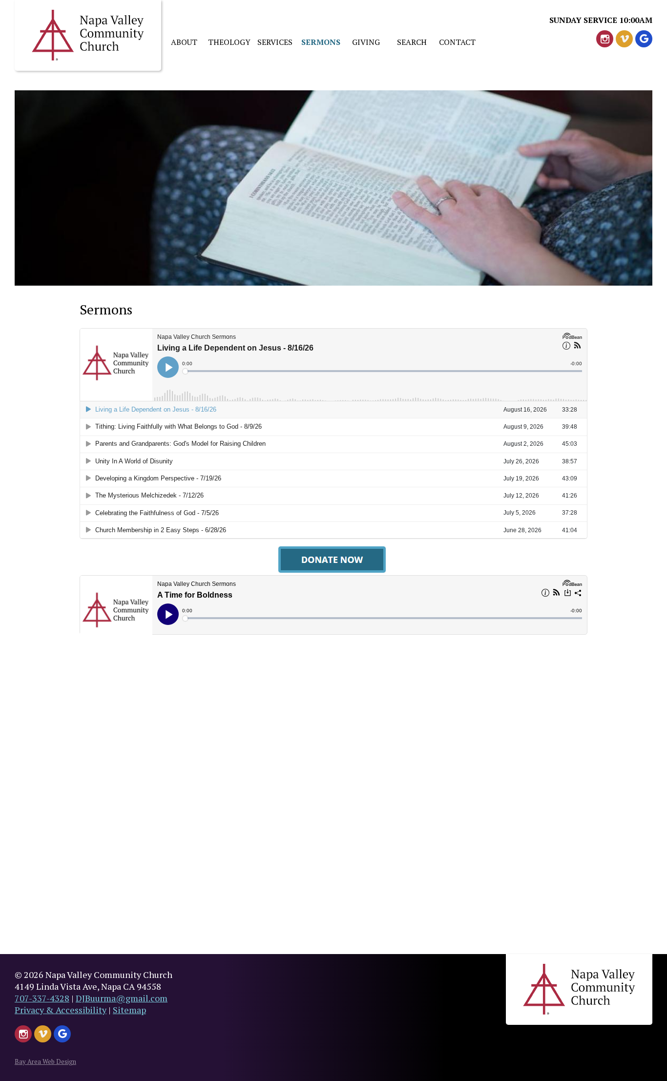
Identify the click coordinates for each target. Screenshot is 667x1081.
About (184, 42)
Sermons (320, 42)
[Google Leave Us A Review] (643, 38)
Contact (457, 42)
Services (274, 42)
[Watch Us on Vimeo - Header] (624, 38)
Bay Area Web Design (45, 1061)
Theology (229, 42)
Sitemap (129, 1010)
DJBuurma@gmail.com (121, 998)
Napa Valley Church (88, 35)
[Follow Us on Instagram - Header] (604, 38)
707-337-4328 (42, 998)
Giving (366, 42)
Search (412, 42)
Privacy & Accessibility (60, 1010)
